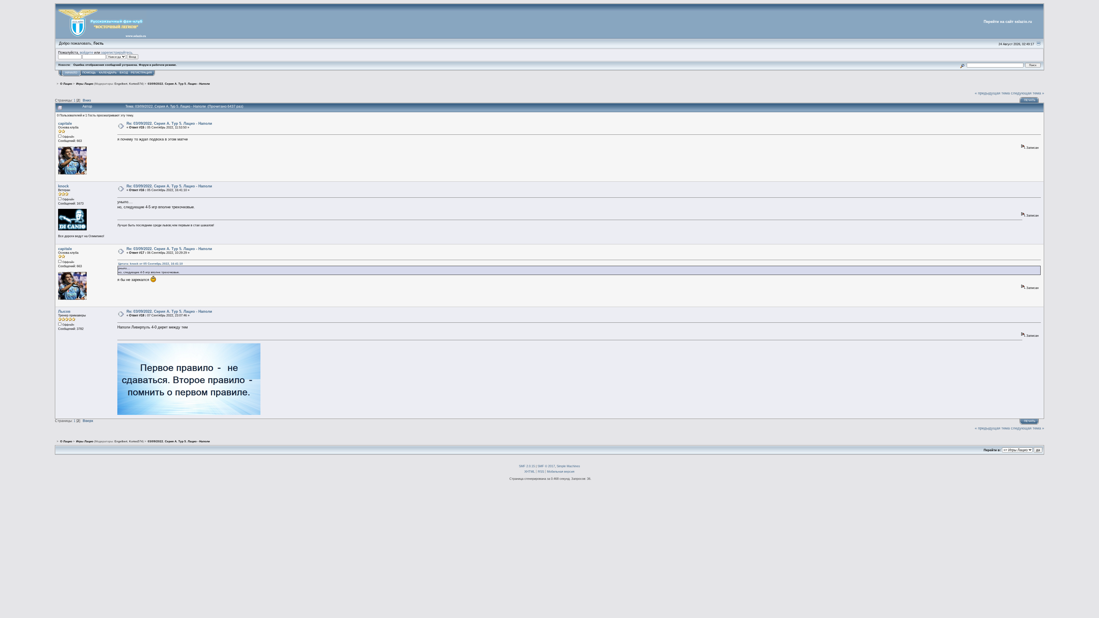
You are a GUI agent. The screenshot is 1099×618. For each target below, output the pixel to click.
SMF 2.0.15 (527, 466)
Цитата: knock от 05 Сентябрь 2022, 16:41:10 (150, 263)
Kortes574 (136, 83)
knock (63, 186)
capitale (65, 123)
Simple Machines (568, 466)
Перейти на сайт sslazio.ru (1008, 21)
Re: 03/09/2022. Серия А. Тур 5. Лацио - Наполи (169, 123)
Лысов (64, 311)
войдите (86, 52)
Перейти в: (992, 450)
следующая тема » (1027, 93)
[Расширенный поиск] (962, 65)
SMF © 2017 (546, 466)
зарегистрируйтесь (116, 52)
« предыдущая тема (992, 93)
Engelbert (120, 83)
